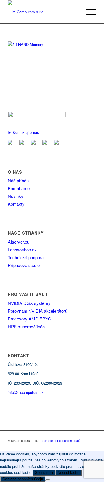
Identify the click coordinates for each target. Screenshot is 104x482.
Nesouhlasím (68, 472)
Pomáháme (19, 188)
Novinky (15, 196)
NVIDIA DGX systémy (29, 303)
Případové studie (24, 265)
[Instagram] (57, 143)
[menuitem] (88, 11)
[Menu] (88, 11)
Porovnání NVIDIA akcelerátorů (37, 311)
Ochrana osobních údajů (22, 479)
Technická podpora (26, 257)
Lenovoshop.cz (22, 249)
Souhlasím (44, 472)
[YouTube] (45, 143)
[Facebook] (22, 143)
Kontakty (16, 204)
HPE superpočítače (26, 326)
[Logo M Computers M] (43, 11)
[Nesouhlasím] (47, 480)
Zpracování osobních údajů (61, 440)
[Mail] (11, 143)
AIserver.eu (18, 242)
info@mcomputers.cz (26, 392)
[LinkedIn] (34, 143)
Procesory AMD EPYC (29, 319)
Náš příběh (18, 180)
